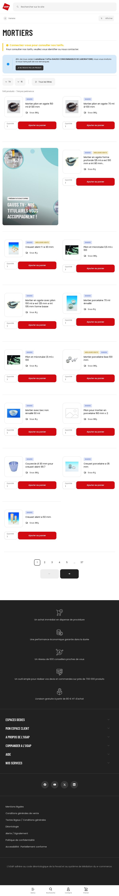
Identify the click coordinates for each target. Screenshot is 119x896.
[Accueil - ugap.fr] (6, 7)
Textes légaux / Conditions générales (26, 820)
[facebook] (45, 784)
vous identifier (49, 49)
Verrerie (11, 18)
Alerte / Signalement (17, 833)
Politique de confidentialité (20, 840)
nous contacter (70, 49)
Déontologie (12, 826)
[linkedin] (74, 784)
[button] (33, 890)
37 (82, 562)
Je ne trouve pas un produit (29, 68)
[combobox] (7, 82)
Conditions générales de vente (22, 813)
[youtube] (54, 784)
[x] (64, 784)
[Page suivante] (69, 574)
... (74, 562)
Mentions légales (15, 806)
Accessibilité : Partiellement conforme (26, 846)
